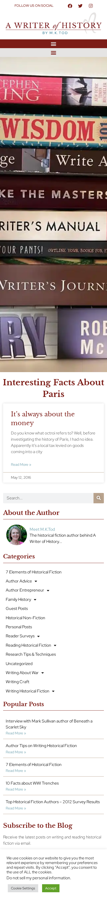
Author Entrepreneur (25, 590)
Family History (18, 599)
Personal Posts (19, 627)
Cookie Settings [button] (23, 888)
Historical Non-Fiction (25, 618)
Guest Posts (17, 608)
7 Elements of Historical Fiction (34, 572)
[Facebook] (69, 5)
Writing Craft (17, 681)
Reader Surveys (20, 636)
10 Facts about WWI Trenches (32, 783)
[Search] (98, 498)
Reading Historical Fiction (28, 645)
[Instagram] (90, 5)
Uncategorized (19, 663)
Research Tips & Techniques (31, 654)
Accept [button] (50, 888)
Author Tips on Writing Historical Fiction (41, 745)
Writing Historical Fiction (27, 691)
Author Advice (19, 581)
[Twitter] (80, 5)
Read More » (21, 464)
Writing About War (22, 672)
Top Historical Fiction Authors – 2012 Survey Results (53, 802)
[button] (53, 43)
